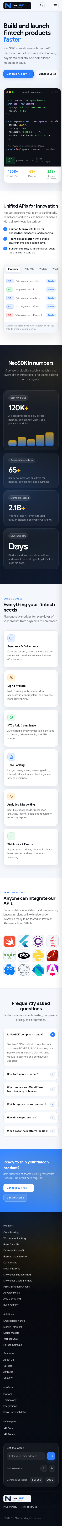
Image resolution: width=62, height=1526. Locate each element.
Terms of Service (28, 1506)
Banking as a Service (15, 1256)
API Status (9, 1434)
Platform (8, 1394)
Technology (10, 1400)
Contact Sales (47, 73)
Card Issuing (10, 1262)
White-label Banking (14, 1238)
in (52, 1468)
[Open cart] (41, 5)
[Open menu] (55, 5)
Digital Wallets (11, 1332)
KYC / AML (29, 269)
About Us (8, 1359)
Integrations (10, 1406)
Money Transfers (12, 1326)
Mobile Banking (11, 1268)
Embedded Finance (14, 1320)
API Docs (8, 1428)
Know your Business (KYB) (17, 1274)
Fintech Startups (12, 1344)
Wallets (43, 269)
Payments (13, 269)
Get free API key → (18, 73)
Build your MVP (11, 1304)
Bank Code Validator (15, 1412)
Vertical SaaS (10, 1338)
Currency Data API (13, 1250)
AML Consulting (12, 1298)
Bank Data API (11, 1244)
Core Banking (11, 1232)
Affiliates (8, 1371)
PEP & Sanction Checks (16, 1286)
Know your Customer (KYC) (18, 1280)
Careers (7, 1365)
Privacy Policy (10, 1506)
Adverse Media (11, 1292)
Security (8, 1377)
